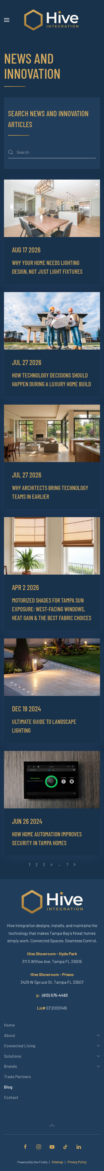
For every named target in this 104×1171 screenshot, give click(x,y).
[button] (6, 20)
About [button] (9, 1035)
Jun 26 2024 (27, 821)
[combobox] (52, 152)
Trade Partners (17, 1076)
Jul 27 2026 (26, 362)
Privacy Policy (77, 1162)
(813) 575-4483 (55, 995)
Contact (11, 1097)
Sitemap (57, 1162)
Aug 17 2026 (26, 250)
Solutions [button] (12, 1055)
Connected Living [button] (19, 1045)
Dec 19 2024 (26, 708)
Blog (8, 1086)
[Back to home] (52, 20)
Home (9, 1024)
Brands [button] (10, 1066)
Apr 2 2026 (25, 587)
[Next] (74, 864)
